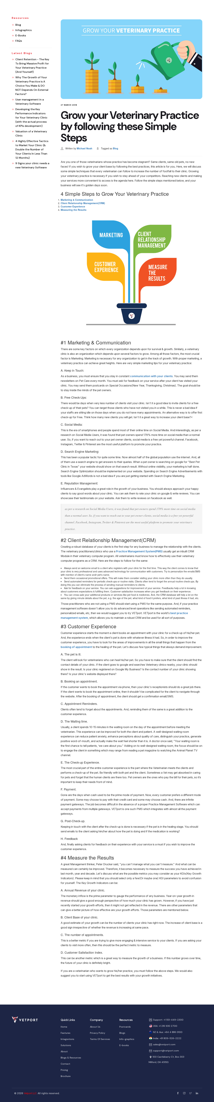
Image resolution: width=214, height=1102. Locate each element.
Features (65, 1032)
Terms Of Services (100, 1039)
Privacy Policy (97, 1032)
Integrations (67, 1039)
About (64, 1051)
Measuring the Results (73, 209)
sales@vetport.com (164, 1044)
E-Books (20, 35)
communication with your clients (151, 376)
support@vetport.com (166, 1050)
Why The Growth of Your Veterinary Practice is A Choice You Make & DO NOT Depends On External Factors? (31, 86)
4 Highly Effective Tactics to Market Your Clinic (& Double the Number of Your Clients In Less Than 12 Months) (31, 149)
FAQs (18, 41)
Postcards (125, 1026)
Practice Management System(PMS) (139, 551)
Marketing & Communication (77, 199)
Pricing (64, 1069)
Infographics (23, 30)
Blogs (122, 1032)
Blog (115, 148)
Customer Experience (73, 206)
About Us (95, 1026)
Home (64, 1026)
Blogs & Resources (71, 1057)
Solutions (66, 1045)
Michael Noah (84, 148)
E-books (124, 1045)
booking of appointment (76, 647)
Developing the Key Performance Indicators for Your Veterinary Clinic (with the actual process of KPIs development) (31, 117)
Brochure (66, 1076)
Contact (65, 1063)
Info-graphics (126, 1039)
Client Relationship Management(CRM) (83, 203)
